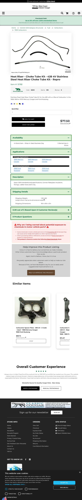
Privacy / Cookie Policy (14, 438)
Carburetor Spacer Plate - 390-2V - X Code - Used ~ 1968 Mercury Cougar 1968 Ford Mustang (31, 330)
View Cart (36, 425)
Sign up (57, 412)
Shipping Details (20, 192)
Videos (9, 428)
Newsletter (10, 430)
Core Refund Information (41, 446)
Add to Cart (29, 119)
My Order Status (38, 433)
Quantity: (15, 109)
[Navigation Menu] (3, 13)
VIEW (31, 341)
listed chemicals (57, 235)
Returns (35, 443)
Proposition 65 (51, 232)
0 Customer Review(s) (35, 210)
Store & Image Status (63, 425)
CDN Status (60, 430)
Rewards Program (12, 433)
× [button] (79, 472)
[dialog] (41, 485)
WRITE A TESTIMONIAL (30, 388)
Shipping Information (39, 441)
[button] (28, 484)
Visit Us (9, 451)
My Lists (35, 436)
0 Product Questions (22, 217)
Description (18, 177)
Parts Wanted (11, 436)
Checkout (36, 428)
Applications (18, 152)
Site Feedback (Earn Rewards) (16, 443)
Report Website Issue (63, 433)
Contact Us (10, 449)
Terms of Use (11, 441)
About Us (10, 446)
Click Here (50, 1)
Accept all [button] (64, 483)
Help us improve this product (41, 273)
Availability (18, 138)
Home (9, 425)
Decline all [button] (64, 487)
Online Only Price (65, 123)
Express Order (37, 430)
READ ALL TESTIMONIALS (51, 388)
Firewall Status (61, 428)
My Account (36, 438)
